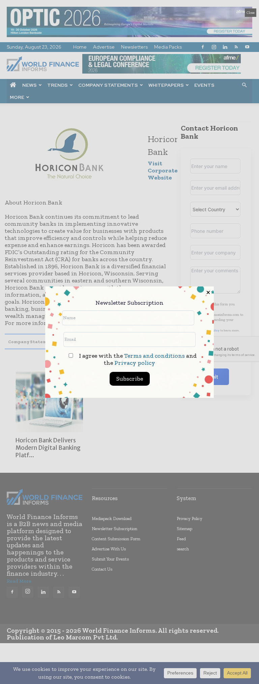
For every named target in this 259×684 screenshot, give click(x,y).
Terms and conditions (154, 355)
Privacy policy (134, 362)
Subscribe (129, 378)
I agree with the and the (137, 359)
